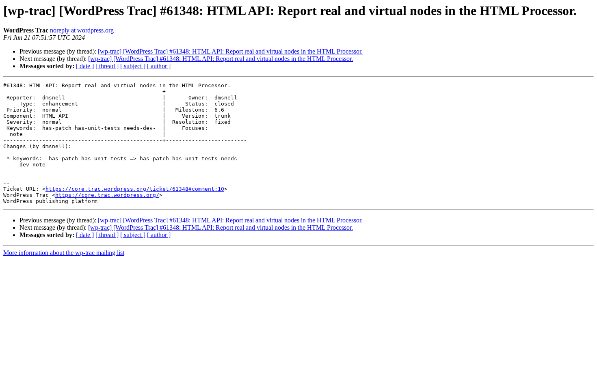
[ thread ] (107, 66)
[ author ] (159, 66)
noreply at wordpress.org (82, 30)
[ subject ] (132, 66)
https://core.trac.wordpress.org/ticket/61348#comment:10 (134, 189)
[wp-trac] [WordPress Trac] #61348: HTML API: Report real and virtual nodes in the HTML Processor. (230, 51)
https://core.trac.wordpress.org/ (107, 195)
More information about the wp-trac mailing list (63, 252)
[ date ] (85, 66)
